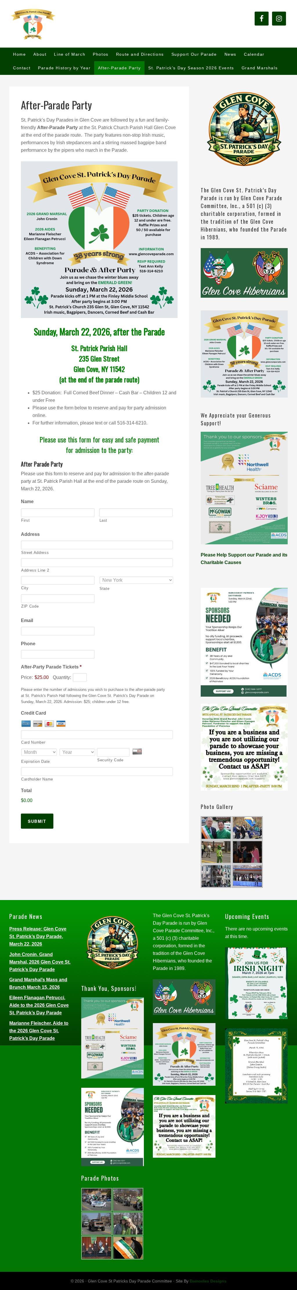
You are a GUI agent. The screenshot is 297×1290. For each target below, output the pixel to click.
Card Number (33, 742)
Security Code (110, 760)
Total (26, 790)
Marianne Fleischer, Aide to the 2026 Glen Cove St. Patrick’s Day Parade (38, 1031)
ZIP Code (30, 606)
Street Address (35, 552)
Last (103, 520)
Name (27, 501)
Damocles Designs (208, 1281)
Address (30, 534)
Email (27, 620)
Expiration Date (35, 761)
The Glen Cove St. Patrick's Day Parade (52, 24)
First (25, 520)
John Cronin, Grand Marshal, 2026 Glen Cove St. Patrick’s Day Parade (39, 962)
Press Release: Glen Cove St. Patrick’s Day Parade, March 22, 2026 (37, 936)
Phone (28, 643)
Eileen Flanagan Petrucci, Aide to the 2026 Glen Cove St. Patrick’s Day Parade (39, 1005)
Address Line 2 (35, 570)
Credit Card (33, 713)
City (25, 588)
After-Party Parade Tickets (51, 666)
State (104, 588)
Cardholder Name (37, 779)
